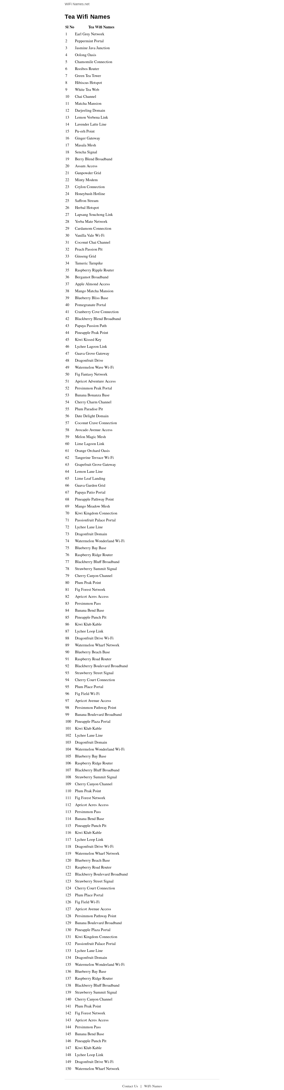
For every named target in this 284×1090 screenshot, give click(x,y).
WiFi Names (153, 1086)
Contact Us (130, 1086)
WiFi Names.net (77, 4)
